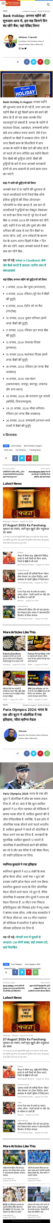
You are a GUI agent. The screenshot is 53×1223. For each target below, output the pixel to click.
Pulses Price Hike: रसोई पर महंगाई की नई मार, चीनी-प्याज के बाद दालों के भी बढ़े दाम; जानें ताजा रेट (39, 657)
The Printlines (20, 450)
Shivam (15, 521)
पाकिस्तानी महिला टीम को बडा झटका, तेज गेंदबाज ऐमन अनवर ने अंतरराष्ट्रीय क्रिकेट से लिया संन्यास (34, 612)
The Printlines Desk (25, 583)
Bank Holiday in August (33, 446)
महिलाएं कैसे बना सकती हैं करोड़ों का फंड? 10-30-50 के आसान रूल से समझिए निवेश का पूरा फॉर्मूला (14, 692)
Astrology (6, 521)
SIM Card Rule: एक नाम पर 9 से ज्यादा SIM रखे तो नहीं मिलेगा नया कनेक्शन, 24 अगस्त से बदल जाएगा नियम (39, 692)
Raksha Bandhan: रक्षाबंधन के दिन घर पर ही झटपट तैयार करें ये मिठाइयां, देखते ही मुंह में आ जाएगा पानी (13, 657)
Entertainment (23, 570)
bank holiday (16, 446)
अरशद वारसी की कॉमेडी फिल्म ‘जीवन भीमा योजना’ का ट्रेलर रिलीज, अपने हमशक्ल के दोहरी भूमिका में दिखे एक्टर (33, 576)
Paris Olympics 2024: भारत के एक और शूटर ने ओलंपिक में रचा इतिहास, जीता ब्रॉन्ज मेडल (39, 474)
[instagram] (20, 48)
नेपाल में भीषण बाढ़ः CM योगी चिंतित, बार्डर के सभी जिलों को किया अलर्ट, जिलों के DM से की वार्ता (33, 558)
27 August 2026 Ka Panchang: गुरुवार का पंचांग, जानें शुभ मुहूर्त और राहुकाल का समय (26, 529)
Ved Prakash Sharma (26, 565)
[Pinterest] (40, 62)
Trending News (35, 450)
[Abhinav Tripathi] (10, 42)
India (19, 589)
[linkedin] (22, 48)
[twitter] (25, 48)
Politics (20, 553)
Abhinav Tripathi (28, 37)
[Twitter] (34, 62)
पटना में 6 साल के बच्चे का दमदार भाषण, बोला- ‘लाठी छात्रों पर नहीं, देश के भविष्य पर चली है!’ (34, 594)
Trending (6, 664)
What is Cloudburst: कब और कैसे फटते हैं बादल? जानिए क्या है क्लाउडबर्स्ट (24, 265)
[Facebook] (27, 62)
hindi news (8, 450)
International (23, 606)
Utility (5, 11)
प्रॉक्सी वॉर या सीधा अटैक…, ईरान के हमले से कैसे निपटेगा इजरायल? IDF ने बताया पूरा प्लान (13, 474)
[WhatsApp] (47, 62)
